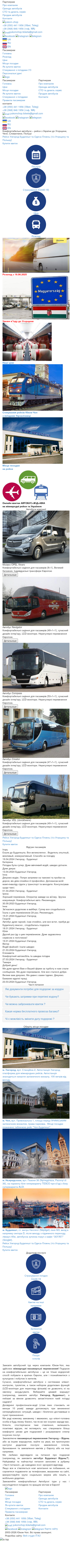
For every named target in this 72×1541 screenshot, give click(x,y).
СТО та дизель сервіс (14, 11)
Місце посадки (10, 63)
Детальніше (10, 574)
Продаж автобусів (12, 15)
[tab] (36, 989)
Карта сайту (51, 1528)
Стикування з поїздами (15, 96)
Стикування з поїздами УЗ (17, 70)
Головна (7, 53)
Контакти (7, 18)
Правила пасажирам (14, 100)
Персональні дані (12, 73)
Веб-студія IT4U (32, 1535)
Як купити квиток (12, 66)
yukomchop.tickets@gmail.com (26, 32)
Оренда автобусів (12, 8)
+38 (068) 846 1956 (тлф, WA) (19, 28)
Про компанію (10, 5)
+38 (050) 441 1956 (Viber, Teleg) (21, 25)
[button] (36, 989)
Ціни (5, 60)
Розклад (7, 56)
